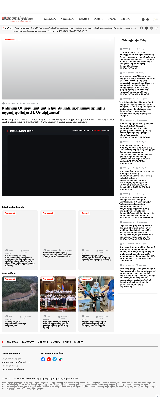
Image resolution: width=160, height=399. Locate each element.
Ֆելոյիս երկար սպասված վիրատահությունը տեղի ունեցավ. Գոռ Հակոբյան (94, 324)
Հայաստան (10, 39)
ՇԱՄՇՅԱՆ (50, 19)
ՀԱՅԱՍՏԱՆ (67, 19)
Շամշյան (143, 49)
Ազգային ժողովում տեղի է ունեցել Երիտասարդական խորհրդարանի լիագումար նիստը (56, 325)
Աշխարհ (85, 213)
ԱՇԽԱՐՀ (84, 19)
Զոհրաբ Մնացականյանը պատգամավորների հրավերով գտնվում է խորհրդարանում (57, 255)
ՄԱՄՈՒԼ (98, 19)
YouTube (98, 130)
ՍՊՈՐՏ (112, 19)
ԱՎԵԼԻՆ (125, 19)
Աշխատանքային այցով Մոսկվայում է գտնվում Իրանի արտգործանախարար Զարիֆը (96, 258)
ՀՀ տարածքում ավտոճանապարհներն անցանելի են (15, 324)
